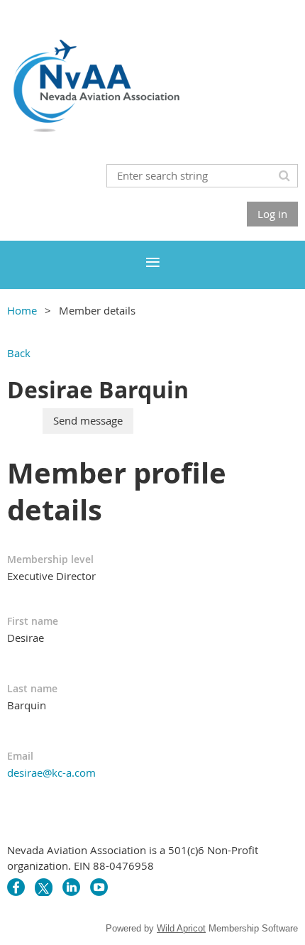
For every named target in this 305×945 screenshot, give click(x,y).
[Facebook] (16, 887)
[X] (43, 887)
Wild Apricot (181, 928)
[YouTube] (99, 887)
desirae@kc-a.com (51, 772)
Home (22, 310)
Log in (272, 214)
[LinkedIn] (71, 887)
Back (18, 353)
